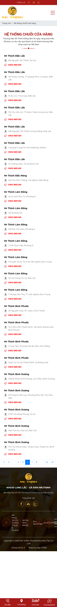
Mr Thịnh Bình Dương (16, 374)
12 (52, 462)
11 (47, 462)
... (13, 462)
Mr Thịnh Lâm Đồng (15, 192)
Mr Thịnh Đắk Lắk (14, 56)
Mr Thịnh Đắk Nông (15, 175)
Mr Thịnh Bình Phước (16, 306)
